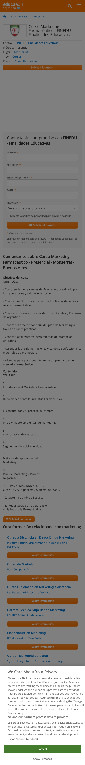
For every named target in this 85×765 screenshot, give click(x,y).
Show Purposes (42, 759)
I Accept (42, 749)
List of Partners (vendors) (23, 739)
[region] (42, 715)
